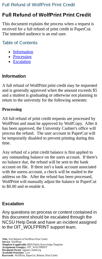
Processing (22, 56)
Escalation (22, 61)
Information (23, 51)
